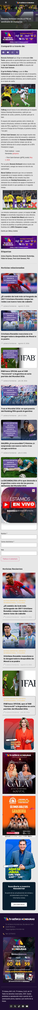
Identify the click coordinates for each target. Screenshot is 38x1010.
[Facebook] (23, 1006)
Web (2, 550)
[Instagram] (11, 1006)
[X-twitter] (15, 1006)
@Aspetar (16, 153)
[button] (3, 52)
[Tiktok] (19, 1006)
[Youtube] (27, 1006)
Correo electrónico (7, 542)
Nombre (4, 533)
